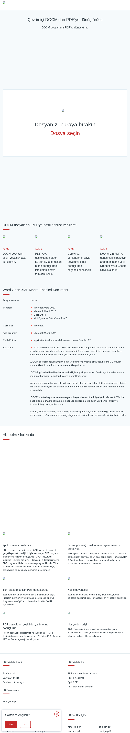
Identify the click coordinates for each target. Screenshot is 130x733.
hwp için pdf (74, 731)
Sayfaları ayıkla (11, 677)
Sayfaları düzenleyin (13, 682)
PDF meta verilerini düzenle (82, 673)
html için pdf (74, 726)
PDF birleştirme (76, 677)
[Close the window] (56, 714)
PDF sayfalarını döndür (80, 686)
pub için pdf (105, 726)
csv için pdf (105, 731)
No (25, 724)
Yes (11, 724)
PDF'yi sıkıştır (10, 701)
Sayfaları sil (9, 673)
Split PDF (73, 682)
